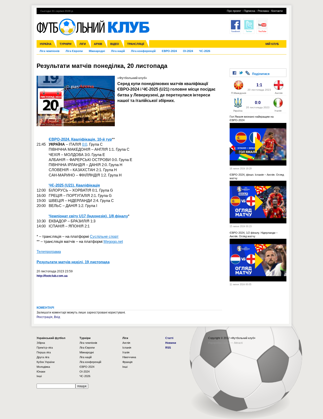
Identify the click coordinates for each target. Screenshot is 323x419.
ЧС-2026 (204, 51)
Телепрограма (49, 251)
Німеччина (129, 357)
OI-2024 (188, 51)
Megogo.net (113, 241)
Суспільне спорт (104, 236)
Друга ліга (43, 357)
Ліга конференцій (143, 51)
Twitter (248, 26)
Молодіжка (43, 366)
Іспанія (126, 347)
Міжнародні (97, 51)
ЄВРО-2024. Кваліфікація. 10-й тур (80, 139)
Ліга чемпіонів (50, 51)
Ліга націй (118, 51)
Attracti (238, 342)
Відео (114, 43)
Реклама (263, 10)
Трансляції (135, 43)
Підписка (249, 10)
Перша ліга (44, 352)
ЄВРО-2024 (169, 51)
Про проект (234, 10)
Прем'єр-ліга (45, 347)
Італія (125, 352)
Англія (126, 342)
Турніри (65, 43)
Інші (39, 376)
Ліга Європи (74, 51)
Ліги (82, 43)
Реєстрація (44, 317)
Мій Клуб (272, 43)
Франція (127, 361)
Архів (98, 43)
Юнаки (41, 371)
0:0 (84, 144)
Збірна (41, 342)
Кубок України (46, 361)
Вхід (57, 317)
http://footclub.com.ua (52, 276)
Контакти (277, 10)
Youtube (262, 26)
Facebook (235, 26)
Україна (45, 43)
